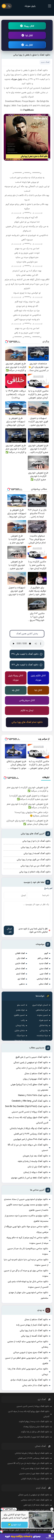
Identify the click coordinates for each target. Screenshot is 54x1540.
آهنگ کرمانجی (42, 978)
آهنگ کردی (20, 973)
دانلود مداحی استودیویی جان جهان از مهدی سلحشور (28, 1295)
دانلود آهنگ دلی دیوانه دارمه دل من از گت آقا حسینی (28, 1147)
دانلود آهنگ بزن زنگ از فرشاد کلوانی (35, 1478)
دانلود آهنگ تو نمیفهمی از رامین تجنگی (31, 1062)
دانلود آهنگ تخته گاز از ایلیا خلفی (36, 1505)
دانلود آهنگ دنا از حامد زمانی (35, 1385)
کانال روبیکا (29, 25)
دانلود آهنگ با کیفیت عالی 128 (25, 664)
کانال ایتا (29, 35)
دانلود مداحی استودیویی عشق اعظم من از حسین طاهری (26, 1360)
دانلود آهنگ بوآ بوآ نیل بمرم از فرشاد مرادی (29, 1379)
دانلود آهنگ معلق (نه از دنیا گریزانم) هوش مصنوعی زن (29, 1087)
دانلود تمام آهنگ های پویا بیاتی (27, 722)
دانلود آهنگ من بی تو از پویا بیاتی (36, 865)
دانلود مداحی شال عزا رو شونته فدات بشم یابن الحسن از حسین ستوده (28, 1284)
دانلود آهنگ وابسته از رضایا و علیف (33, 1161)
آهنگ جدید (43, 963)
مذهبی (22, 984)
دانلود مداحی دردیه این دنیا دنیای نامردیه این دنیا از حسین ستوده (26, 1262)
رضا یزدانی (44, 1030)
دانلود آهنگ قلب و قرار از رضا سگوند (35, 1431)
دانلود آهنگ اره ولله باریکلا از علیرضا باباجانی (29, 1128)
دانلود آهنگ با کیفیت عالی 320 (25, 654)
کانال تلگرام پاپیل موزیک (38, 678)
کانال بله (29, 44)
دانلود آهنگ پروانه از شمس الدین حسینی (30, 1111)
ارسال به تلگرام (27, 710)
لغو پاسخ (48, 888)
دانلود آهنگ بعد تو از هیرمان (35, 1155)
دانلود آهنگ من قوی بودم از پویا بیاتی (34, 859)
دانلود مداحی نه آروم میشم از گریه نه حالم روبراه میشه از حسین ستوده (27, 1240)
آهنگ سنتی (43, 968)
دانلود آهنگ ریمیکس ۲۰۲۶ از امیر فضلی (31, 1133)
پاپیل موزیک (30, 6)
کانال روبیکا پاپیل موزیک (15, 678)
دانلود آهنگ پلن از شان (38, 1166)
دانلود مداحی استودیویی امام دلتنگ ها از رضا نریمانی (28, 1371)
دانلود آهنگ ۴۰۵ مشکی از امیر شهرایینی (30, 1139)
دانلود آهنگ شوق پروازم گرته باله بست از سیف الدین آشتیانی (28, 1120)
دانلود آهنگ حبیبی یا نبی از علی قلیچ (32, 1057)
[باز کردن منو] (50, 6)
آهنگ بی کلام (43, 958)
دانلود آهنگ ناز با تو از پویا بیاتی (36, 841)
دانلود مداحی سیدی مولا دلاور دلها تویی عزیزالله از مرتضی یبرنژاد (26, 1229)
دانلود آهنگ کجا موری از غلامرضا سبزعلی (33, 1436)
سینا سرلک (20, 1035)
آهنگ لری (21, 978)
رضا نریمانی (20, 1025)
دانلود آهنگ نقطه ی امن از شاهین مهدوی (29, 1177)
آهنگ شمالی (20, 968)
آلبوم (46, 953)
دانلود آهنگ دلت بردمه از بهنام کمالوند (34, 1421)
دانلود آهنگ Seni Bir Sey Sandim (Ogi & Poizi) (26, 1106)
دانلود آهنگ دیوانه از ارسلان (35, 1172)
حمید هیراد (43, 1020)
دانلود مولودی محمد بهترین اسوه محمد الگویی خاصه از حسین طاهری (27, 1207)
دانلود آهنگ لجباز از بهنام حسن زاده (32, 1325)
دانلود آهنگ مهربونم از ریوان (35, 1079)
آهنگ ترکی (21, 958)
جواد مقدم (20, 1010)
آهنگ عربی (44, 973)
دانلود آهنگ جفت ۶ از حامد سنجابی (35, 1500)
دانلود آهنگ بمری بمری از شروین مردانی (30, 1352)
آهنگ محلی (43, 984)
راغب (23, 1020)
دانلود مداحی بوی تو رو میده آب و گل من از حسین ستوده (26, 1273)
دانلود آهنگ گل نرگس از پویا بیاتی (36, 847)
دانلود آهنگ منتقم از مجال (36, 1073)
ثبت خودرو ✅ (14, 1524)
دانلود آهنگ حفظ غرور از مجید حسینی (34, 1473)
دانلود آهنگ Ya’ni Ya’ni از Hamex (33, 1095)
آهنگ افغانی (20, 953)
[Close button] (52, 1531)
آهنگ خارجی (20, 963)
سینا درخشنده (42, 1035)
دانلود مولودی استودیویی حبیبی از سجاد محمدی (26, 1199)
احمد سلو (21, 1005)
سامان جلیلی (20, 1030)
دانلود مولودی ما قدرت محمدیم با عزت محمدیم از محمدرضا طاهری (26, 1218)
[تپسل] (1, 1531)
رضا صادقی (43, 1025)
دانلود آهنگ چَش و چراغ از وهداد (36, 1426)
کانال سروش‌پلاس (27, 700)
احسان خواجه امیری (40, 1005)
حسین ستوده (42, 1015)
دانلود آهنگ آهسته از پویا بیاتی (37, 853)
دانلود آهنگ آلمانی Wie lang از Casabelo (30, 1101)
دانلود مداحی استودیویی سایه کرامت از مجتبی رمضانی (27, 1344)
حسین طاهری (19, 1015)
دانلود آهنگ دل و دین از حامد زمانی (32, 1068)
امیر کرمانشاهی (42, 1010)
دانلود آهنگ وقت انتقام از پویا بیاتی (35, 871)
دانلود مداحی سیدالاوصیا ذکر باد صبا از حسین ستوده (27, 1251)
